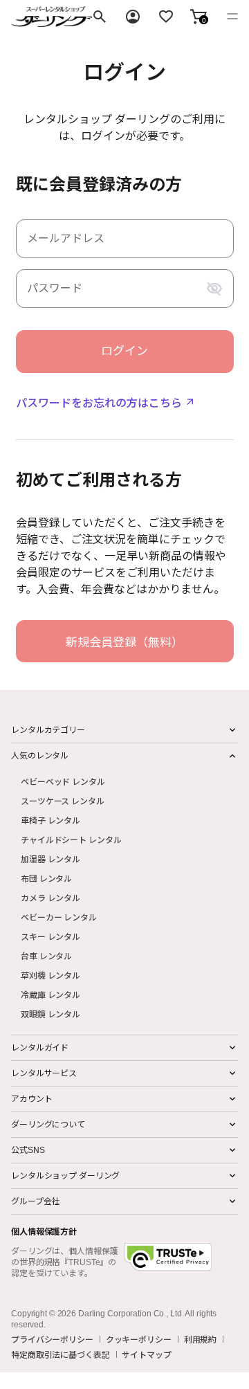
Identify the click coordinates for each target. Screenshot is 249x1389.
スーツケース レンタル (62, 800)
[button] (198, 16)
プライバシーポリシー (52, 1339)
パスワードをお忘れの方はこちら (99, 402)
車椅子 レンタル (50, 820)
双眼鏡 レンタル (50, 1013)
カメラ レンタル (50, 897)
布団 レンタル (46, 878)
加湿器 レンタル (50, 858)
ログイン (124, 351)
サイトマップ (146, 1354)
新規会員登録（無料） (124, 641)
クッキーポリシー (139, 1339)
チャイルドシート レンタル (71, 839)
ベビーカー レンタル (59, 917)
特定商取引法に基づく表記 (60, 1354)
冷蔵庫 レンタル (50, 994)
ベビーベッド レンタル (63, 781)
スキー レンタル (50, 936)
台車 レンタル (46, 955)
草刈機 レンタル (50, 975)
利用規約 (200, 1339)
